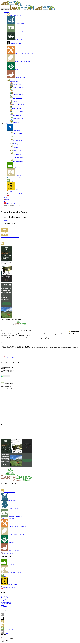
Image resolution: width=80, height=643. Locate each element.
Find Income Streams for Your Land (23, 40)
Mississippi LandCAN (17, 111)
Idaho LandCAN (17, 101)
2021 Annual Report (18, 154)
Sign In (10, 191)
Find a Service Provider (16, 15)
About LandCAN (17, 130)
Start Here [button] (6, 12)
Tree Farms (17, 69)
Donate (12, 181)
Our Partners (16, 147)
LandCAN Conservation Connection (13, 222)
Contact (6, 197)
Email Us (6, 633)
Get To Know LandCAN (19, 133)
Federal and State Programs (21, 31)
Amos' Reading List (13, 508)
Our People (16, 144)
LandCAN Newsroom (8, 553)
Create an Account (19, 189)
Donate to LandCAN (9, 629)
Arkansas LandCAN (18, 87)
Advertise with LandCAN (15, 194)
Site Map (3, 605)
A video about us (13, 195)
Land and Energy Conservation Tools (24, 53)
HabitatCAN (16, 122)
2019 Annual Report (18, 161)
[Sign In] (1, 208)
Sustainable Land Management (22, 61)
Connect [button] (6, 123)
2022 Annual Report (18, 150)
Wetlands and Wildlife (20, 77)
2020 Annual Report (18, 157)
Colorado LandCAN (18, 94)
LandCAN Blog (17, 167)
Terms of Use (4, 606)
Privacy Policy (4, 607)
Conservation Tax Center (14, 45)
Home (5, 220)
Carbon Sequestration (15, 43)
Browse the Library (19, 23)
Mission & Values (17, 140)
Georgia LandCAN (17, 98)
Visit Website (6, 376)
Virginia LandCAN (18, 118)
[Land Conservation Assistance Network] (22, 9)
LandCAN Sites (14, 81)
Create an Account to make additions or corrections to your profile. (17, 423)
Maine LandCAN (16, 108)
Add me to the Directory (10, 622)
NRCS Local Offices (10, 357)
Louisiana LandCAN (18, 105)
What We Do (16, 137)
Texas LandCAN (17, 115)
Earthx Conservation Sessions (15, 177)
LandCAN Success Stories (21, 176)
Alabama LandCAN (18, 84)
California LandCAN (18, 91)
